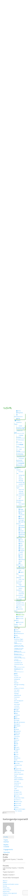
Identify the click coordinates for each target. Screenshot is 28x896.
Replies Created (6, 846)
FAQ (20, 570)
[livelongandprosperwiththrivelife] (8, 835)
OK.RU (21, 540)
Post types (21, 592)
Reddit (21, 545)
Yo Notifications (19, 564)
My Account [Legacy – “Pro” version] (18, 624)
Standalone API (21, 456)
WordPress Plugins (18, 639)
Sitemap (5, 886)
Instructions (19, 507)
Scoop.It (22, 549)
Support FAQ (21, 603)
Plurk (21, 543)
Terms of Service (7, 889)
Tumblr (21, 554)
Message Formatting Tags (20, 481)
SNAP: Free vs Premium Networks (20, 581)
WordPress (22, 559)
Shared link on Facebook (20, 594)
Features (18, 470)
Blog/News (20, 412)
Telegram (22, 550)
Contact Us (5, 895)
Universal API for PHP (20, 464)
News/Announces (19, 633)
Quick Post (21, 489)
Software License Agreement (10, 893)
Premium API (19, 652)
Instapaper (22, 527)
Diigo (21, 513)
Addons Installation (19, 589)
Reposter (21, 479)
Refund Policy (6, 891)
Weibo (21, 557)
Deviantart (21, 511)
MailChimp (22, 534)
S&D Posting (19, 657)
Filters (20, 477)
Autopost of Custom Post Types (20, 485)
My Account (20, 616)
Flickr (21, 516)
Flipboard (22, 518)
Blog (19, 418)
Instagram (22, 525)
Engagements (8, 849)
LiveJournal (22, 532)
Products (18, 420)
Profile (6, 837)
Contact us (20, 612)
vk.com (21, 556)
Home (19, 411)
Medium (22, 536)
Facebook (21, 514)
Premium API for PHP (20, 460)
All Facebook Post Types (20, 598)
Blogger (21, 509)
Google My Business (20, 522)
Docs (17, 468)
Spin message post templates (19, 500)
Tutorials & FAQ (20, 568)
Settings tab (21, 475)
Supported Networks (20, 576)
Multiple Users (19, 654)
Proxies (20, 454)
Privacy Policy (6, 888)
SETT (21, 547)
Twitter (21, 552)
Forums (20, 607)
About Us (5, 880)
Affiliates (5, 882)
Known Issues (21, 605)
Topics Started (6, 841)
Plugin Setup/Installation (20, 585)
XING (20, 561)
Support (19, 601)
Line (21, 529)
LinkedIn (22, 531)
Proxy (20, 496)
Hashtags (21, 491)
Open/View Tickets (19, 798)
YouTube (22, 566)
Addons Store (21, 614)
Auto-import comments (20, 504)
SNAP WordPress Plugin (20, 427)
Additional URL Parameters (20, 494)
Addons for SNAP (19, 646)
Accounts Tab (17, 677)
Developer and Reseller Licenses (11, 884)
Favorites (7, 852)
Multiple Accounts (20, 437)
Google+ (22, 520)
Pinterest (21, 541)
